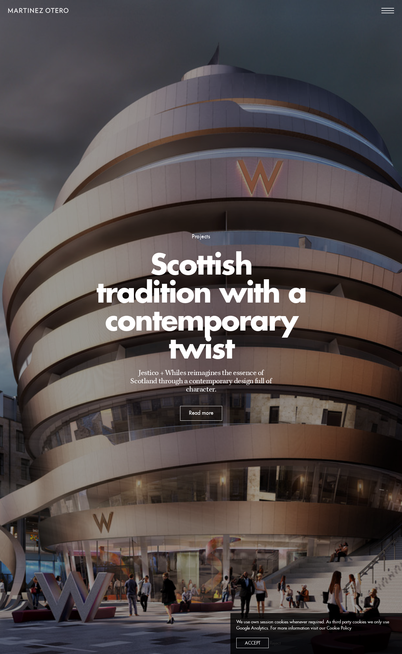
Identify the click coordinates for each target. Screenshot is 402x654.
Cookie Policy (339, 628)
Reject (275, 643)
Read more (201, 413)
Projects (201, 236)
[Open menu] (387, 10)
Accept (252, 643)
